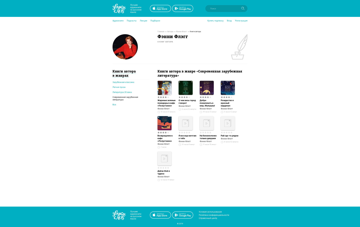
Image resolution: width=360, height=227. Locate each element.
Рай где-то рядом (229, 135)
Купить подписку (215, 20)
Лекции (143, 20)
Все (114, 104)
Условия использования (210, 212)
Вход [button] (229, 20)
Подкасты (132, 20)
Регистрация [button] (241, 20)
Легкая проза (118, 87)
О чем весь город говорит (187, 101)
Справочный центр (208, 218)
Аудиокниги (117, 20)
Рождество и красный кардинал (227, 103)
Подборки (155, 20)
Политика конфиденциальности (214, 215)
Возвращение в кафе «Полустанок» (165, 138)
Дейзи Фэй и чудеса (164, 172)
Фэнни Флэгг (164, 108)
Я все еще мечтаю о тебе (187, 136)
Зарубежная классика (123, 82)
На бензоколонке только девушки (208, 136)
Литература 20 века (122, 92)
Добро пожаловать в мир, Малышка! (207, 103)
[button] (117, 20)
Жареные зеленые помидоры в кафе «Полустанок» (167, 103)
